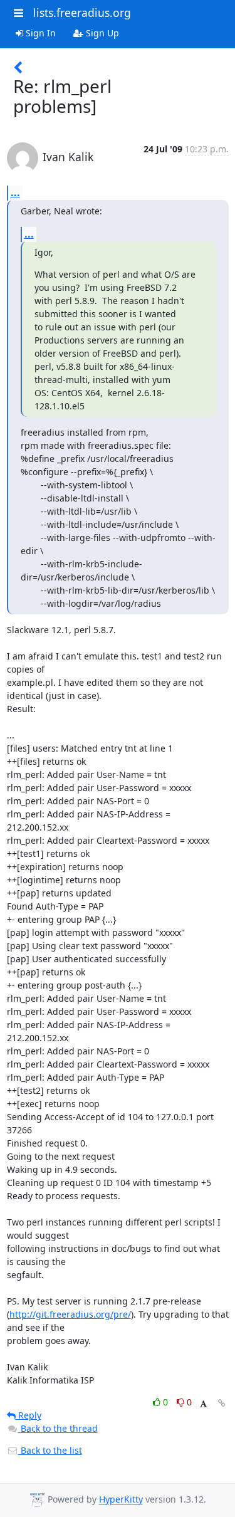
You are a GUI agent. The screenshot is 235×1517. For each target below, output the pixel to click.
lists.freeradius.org (82, 12)
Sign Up (101, 33)
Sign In (39, 33)
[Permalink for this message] (222, 1403)
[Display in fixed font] (203, 1403)
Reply (28, 1415)
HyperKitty (121, 1500)
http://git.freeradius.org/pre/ (70, 1314)
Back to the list (50, 1450)
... (15, 192)
